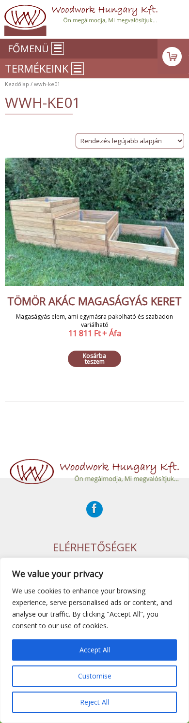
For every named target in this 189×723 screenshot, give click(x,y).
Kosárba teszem (94, 359)
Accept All (94, 649)
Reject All (94, 702)
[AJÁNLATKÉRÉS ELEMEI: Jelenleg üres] (173, 56)
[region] (94, 640)
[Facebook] (94, 509)
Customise (94, 675)
